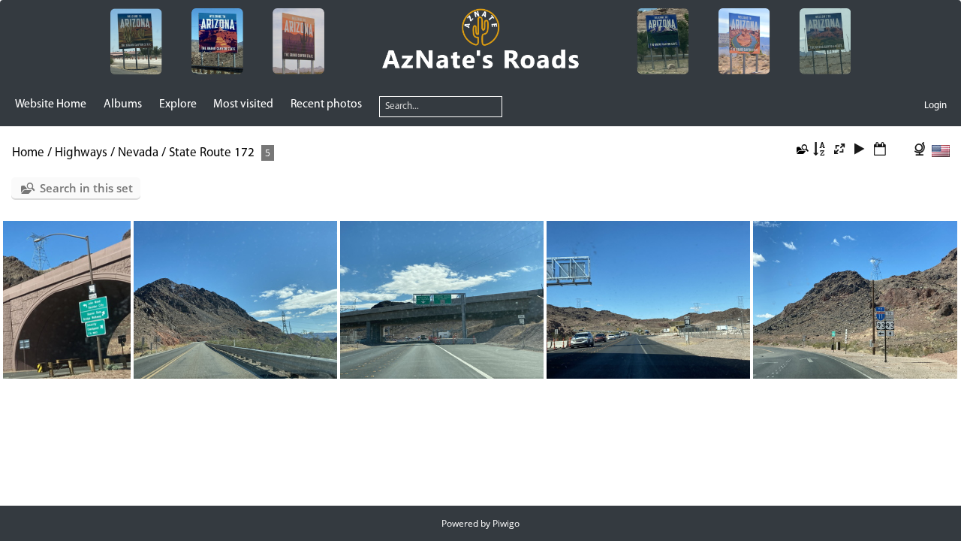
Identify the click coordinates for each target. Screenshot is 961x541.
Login (935, 105)
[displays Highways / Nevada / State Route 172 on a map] (921, 150)
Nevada (138, 153)
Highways (81, 153)
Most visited (243, 104)
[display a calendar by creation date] (899, 150)
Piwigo (506, 523)
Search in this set (86, 187)
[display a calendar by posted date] (880, 150)
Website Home (50, 104)
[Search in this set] (801, 150)
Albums (123, 104)
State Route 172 (212, 153)
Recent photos (326, 104)
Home (28, 153)
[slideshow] (860, 150)
